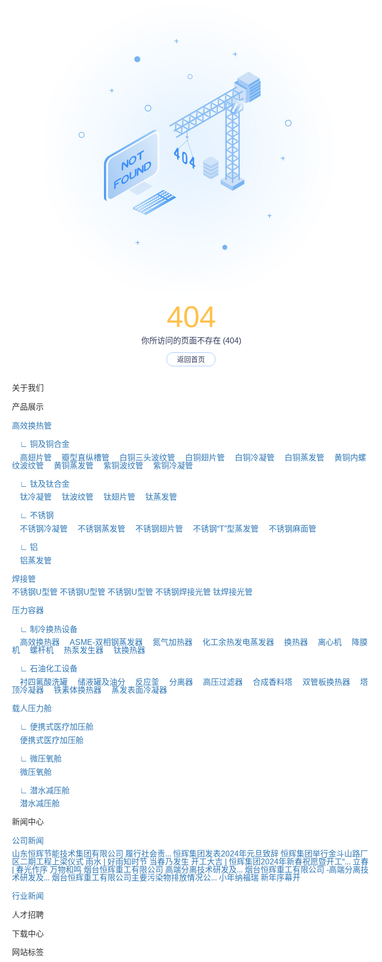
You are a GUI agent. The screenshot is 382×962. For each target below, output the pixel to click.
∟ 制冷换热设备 (45, 629)
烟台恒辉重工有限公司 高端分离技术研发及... (163, 869)
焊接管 (24, 579)
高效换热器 (36, 642)
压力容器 (28, 610)
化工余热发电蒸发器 (234, 642)
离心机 (326, 642)
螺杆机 (38, 650)
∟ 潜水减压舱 (41, 790)
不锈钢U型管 (35, 592)
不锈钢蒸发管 (97, 529)
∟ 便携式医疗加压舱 (53, 727)
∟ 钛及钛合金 (41, 484)
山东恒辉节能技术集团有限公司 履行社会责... (91, 854)
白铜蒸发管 (300, 457)
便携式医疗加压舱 (48, 740)
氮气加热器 (168, 642)
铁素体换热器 (73, 690)
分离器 (177, 682)
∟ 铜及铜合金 (41, 444)
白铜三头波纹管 (143, 457)
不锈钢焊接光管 (183, 592)
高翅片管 (32, 457)
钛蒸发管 (157, 497)
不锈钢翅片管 (155, 529)
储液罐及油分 (97, 682)
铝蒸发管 (32, 560)
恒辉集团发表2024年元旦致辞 (226, 854)
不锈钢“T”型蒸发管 (222, 529)
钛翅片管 (115, 497)
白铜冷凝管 (251, 457)
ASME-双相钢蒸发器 (102, 642)
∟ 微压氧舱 (37, 758)
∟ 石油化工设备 (45, 668)
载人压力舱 (32, 708)
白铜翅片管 (201, 457)
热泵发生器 (79, 650)
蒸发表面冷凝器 (135, 690)
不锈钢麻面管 (288, 529)
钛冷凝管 (32, 497)
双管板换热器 (322, 682)
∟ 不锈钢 (33, 515)
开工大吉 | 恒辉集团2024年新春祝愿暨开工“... (271, 861)
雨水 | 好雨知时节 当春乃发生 (137, 861)
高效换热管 (32, 426)
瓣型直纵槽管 (81, 457)
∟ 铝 (25, 547)
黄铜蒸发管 (70, 465)
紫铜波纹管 (119, 465)
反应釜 (143, 682)
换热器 (292, 642)
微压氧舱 (32, 772)
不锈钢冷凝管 (40, 529)
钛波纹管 (74, 497)
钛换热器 (125, 650)
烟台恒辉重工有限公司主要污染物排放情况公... (134, 877)
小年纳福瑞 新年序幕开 (259, 877)
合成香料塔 (268, 682)
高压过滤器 (219, 682)
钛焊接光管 (233, 592)
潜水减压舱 (36, 803)
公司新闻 (28, 841)
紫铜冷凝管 (169, 465)
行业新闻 (28, 896)
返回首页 (191, 359)
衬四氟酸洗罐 (40, 682)
